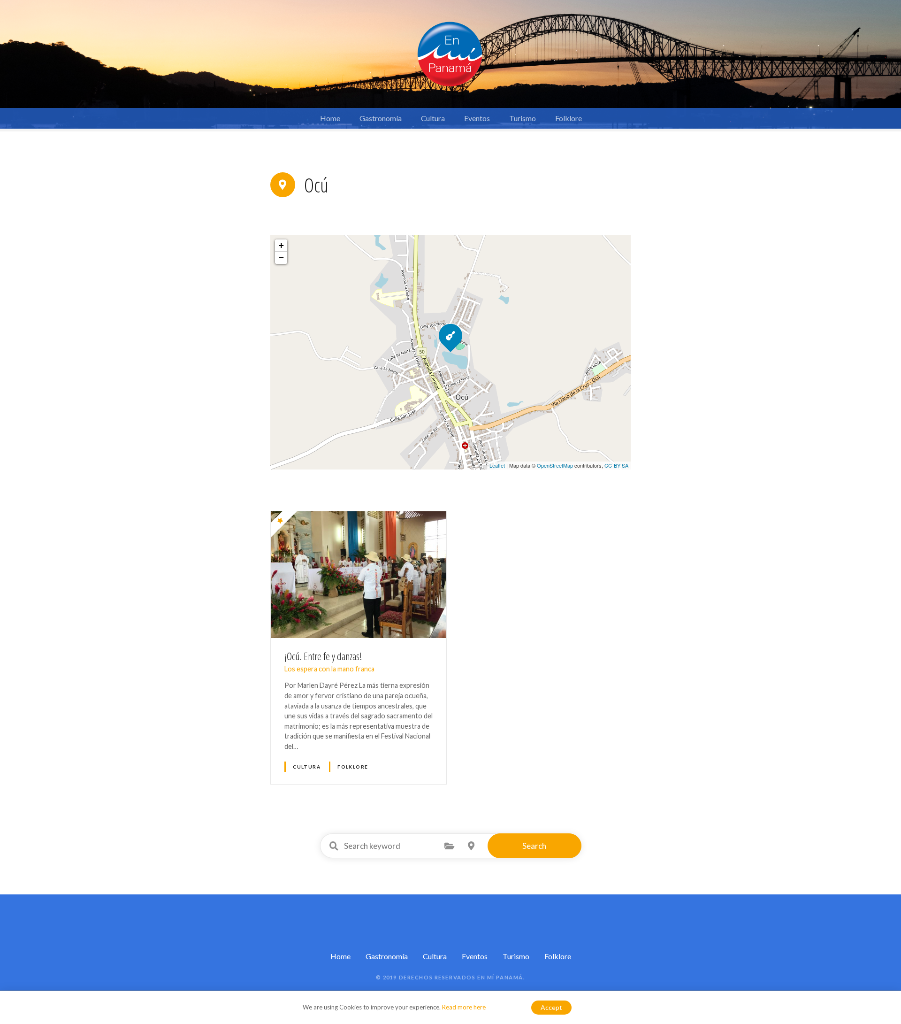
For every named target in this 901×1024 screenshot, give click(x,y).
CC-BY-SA (616, 465)
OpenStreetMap (555, 465)
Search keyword (334, 846)
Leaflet (497, 465)
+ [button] (281, 245)
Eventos (477, 118)
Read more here (464, 1007)
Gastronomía (380, 118)
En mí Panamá (500, 977)
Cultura (433, 118)
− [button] (281, 257)
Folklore (568, 118)
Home (330, 118)
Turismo (522, 118)
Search (534, 846)
